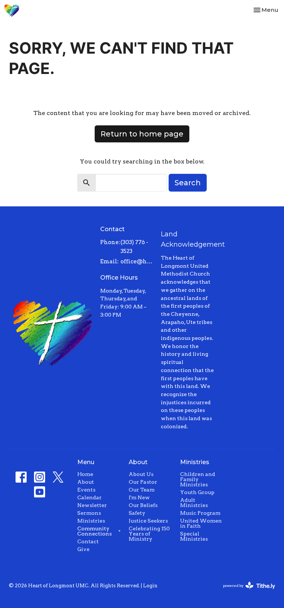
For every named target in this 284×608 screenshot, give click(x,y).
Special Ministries (194, 536)
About (85, 482)
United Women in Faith (201, 523)
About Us (141, 474)
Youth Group (197, 492)
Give (83, 549)
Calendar (89, 497)
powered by (245, 592)
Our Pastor (143, 482)
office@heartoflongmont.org (137, 261)
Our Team (142, 490)
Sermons (89, 513)
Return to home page (142, 133)
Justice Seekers (148, 521)
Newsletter (92, 505)
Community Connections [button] (94, 531)
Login (150, 585)
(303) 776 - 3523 (134, 246)
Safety (137, 513)
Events (86, 490)
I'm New (139, 497)
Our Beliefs (143, 505)
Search (188, 182)
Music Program (200, 513)
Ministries (91, 521)
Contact (88, 541)
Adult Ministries (194, 502)
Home (85, 474)
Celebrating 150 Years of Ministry (149, 534)
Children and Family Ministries (197, 479)
